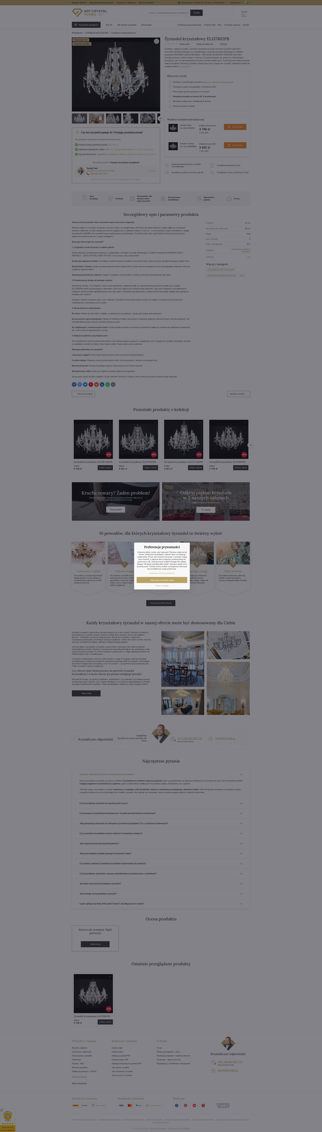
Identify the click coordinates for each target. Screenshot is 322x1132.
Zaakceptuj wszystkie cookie (162, 580)
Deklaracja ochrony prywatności (162, 573)
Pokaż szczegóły (162, 586)
